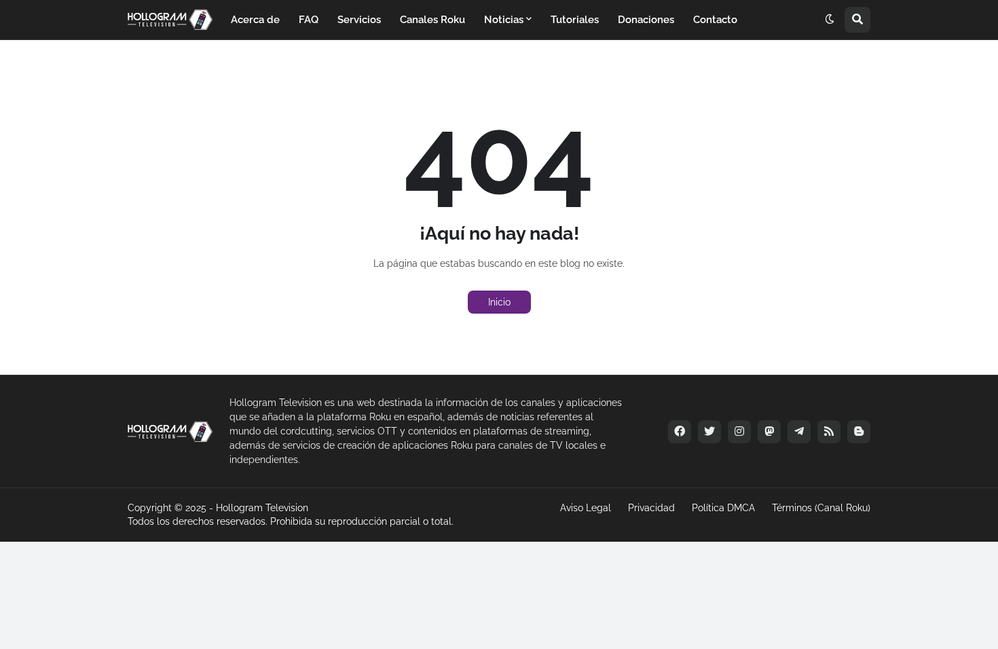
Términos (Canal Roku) (821, 507)
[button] (830, 20)
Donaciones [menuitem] (646, 20)
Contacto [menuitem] (715, 20)
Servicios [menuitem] (359, 20)
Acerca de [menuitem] (255, 20)
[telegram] (799, 431)
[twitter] (709, 431)
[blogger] (858, 431)
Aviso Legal (585, 507)
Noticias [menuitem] (503, 20)
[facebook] (679, 431)
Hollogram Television (262, 507)
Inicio (499, 302)
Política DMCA (723, 507)
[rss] (828, 431)
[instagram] (739, 431)
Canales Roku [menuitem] (432, 20)
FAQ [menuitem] (308, 20)
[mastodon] (769, 431)
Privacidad (651, 507)
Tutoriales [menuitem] (575, 20)
